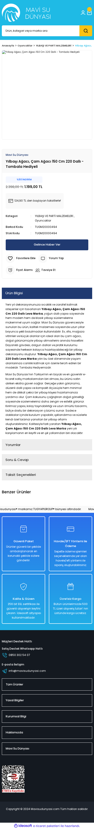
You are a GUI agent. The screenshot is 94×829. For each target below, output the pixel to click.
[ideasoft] (23, 826)
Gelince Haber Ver (47, 244)
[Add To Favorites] (21, 258)
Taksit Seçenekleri (20, 474)
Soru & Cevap (17, 459)
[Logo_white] (26, 13)
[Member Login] (83, 12)
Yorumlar (13, 444)
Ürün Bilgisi (14, 293)
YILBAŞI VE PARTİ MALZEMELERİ (54, 216)
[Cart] (89, 12)
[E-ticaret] (46, 826)
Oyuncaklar (43, 220)
